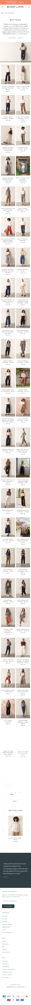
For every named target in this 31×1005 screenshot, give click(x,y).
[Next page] (19, 792)
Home (2, 13)
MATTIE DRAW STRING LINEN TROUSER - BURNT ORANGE (8, 240)
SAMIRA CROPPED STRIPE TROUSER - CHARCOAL (8, 180)
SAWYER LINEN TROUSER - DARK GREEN (23, 722)
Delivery (4, 949)
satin (26, 33)
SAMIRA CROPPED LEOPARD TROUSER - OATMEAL (8, 271)
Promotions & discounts (8, 969)
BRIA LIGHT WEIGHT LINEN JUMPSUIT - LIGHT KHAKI (23, 451)
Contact (4, 941)
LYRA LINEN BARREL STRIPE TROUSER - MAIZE (23, 541)
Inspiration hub (6, 927)
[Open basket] (29, 7)
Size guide (4, 921)
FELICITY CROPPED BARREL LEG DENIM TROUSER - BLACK (8, 420)
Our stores (5, 916)
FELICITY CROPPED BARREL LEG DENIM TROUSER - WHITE (23, 661)
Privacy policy (5, 977)
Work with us (5, 964)
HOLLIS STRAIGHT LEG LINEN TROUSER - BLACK (8, 481)
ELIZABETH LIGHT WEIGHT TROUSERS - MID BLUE (8, 332)
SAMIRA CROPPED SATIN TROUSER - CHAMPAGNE (8, 149)
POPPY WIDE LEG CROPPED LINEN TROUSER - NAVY (23, 481)
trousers (10, 26)
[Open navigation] (2, 6)
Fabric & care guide (7, 924)
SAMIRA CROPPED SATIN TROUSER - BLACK (23, 753)
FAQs (3, 946)
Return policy (5, 952)
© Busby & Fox (15, 984)
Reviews (4, 929)
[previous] (3, 829)
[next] (28, 829)
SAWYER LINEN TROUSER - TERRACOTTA (8, 631)
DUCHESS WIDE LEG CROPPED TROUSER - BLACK (8, 88)
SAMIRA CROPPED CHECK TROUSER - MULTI (23, 692)
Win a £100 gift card (7, 932)
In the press (5, 961)
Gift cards (4, 919)
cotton (17, 33)
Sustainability (5, 966)
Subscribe (8, 906)
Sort (15, 801)
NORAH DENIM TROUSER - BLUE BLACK (23, 571)
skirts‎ (20, 37)
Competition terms (7, 972)
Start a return (5, 944)
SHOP (6, 13)
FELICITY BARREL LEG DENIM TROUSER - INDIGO (8, 301)
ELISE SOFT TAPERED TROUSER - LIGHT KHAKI (23, 118)
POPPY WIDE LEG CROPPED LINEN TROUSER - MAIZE (22, 301)
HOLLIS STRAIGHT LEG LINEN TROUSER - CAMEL (8, 210)
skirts (13, 30)
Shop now (21, 2)
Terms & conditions (7, 974)
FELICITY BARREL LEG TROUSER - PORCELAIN (23, 179)
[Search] (26, 7)
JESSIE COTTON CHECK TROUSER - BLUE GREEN (8, 753)
